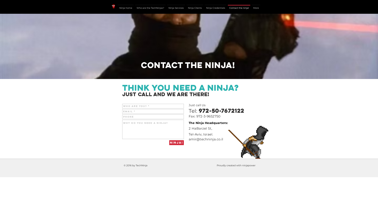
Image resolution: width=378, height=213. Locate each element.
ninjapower (248, 165)
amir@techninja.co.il (206, 139)
